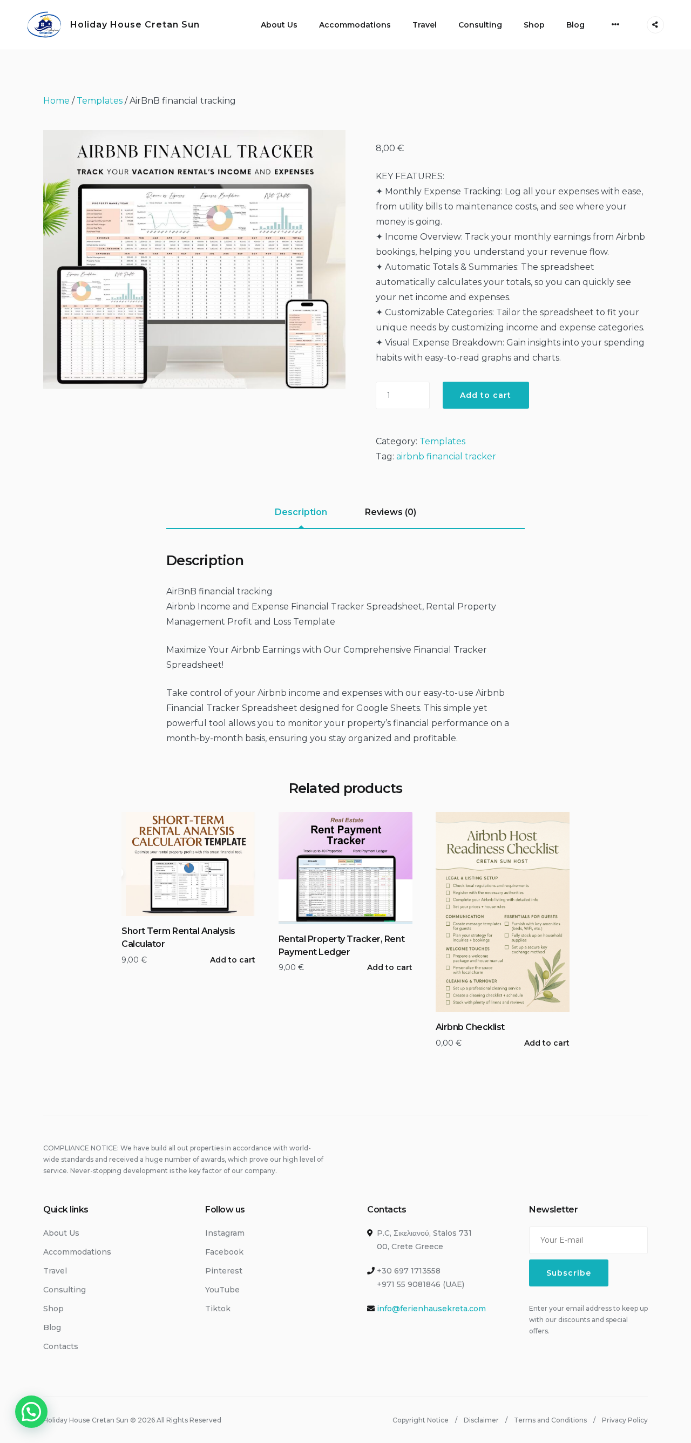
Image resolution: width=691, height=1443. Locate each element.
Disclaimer (481, 1420)
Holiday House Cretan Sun (135, 24)
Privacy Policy (625, 1420)
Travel (424, 25)
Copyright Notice (420, 1420)
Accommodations (355, 25)
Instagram (225, 1233)
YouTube (222, 1290)
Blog (575, 25)
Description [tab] (301, 512)
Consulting (480, 25)
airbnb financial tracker (446, 456)
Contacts (60, 1346)
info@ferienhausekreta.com (431, 1308)
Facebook (224, 1252)
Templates (100, 101)
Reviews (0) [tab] (390, 512)
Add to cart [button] (232, 960)
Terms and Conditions (550, 1420)
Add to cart (486, 395)
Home (56, 101)
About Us (279, 25)
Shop (534, 25)
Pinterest (223, 1271)
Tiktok (218, 1308)
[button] (31, 1411)
